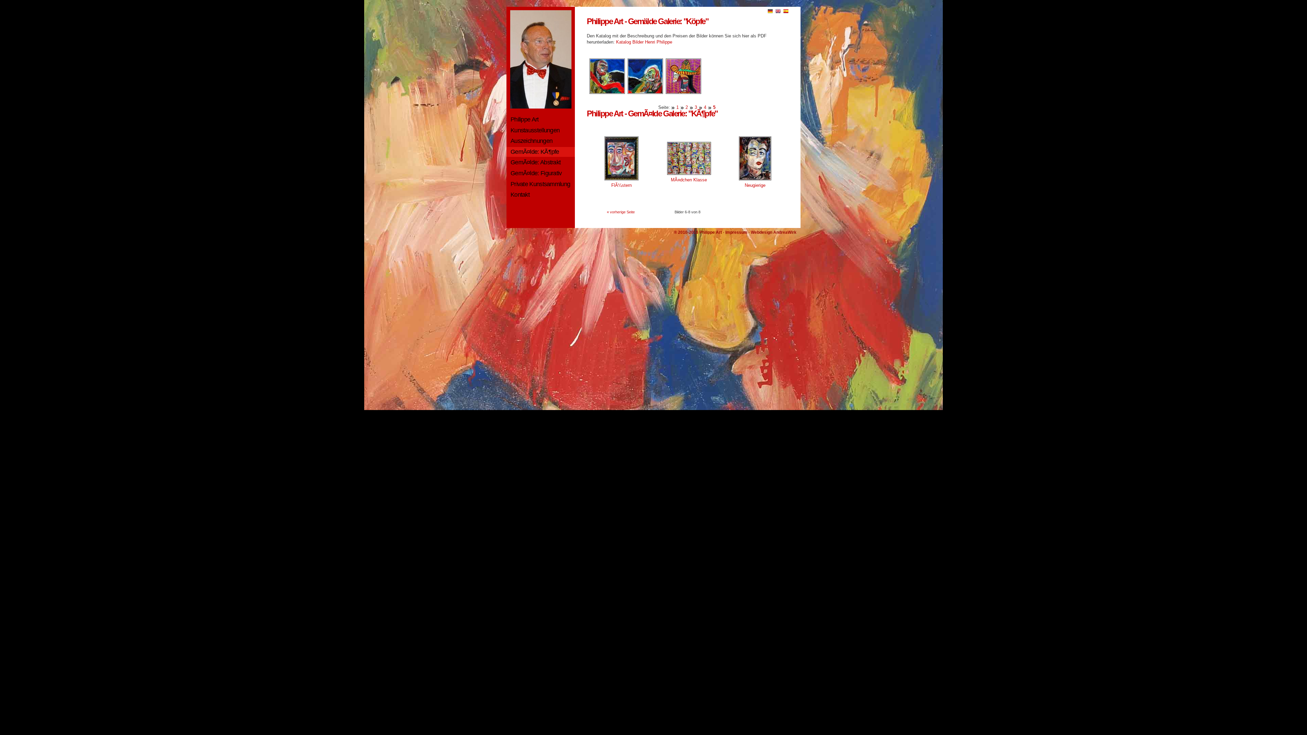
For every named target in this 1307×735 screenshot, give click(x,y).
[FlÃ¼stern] (621, 180)
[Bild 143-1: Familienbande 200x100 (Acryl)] (606, 92)
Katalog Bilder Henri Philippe (644, 42)
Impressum (736, 232)
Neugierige (755, 185)
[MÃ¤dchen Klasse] (689, 175)
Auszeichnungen (531, 140)
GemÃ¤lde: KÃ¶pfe (535, 151)
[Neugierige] (755, 180)
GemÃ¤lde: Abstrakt (536, 162)
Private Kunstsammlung (540, 184)
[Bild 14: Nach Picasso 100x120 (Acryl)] (682, 92)
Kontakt (520, 194)
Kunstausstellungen (535, 130)
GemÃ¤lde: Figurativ (536, 173)
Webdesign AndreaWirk (773, 232)
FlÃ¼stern (621, 185)
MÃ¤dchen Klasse (689, 179)
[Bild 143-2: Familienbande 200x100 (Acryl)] (644, 92)
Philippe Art (525, 119)
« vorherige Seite (621, 212)
